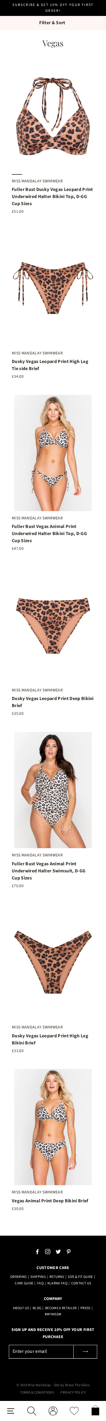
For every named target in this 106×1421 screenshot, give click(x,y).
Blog (37, 1308)
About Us (21, 1308)
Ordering (18, 1276)
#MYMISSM (53, 1314)
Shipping (38, 1276)
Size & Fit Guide (80, 1276)
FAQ (40, 1283)
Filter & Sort (52, 22)
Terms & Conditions (37, 1392)
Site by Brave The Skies (72, 1385)
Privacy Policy (73, 1392)
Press (85, 1308)
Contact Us (81, 1283)
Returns (56, 1276)
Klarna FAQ (57, 1283)
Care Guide (24, 1283)
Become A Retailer (61, 1308)
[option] (53, 116)
